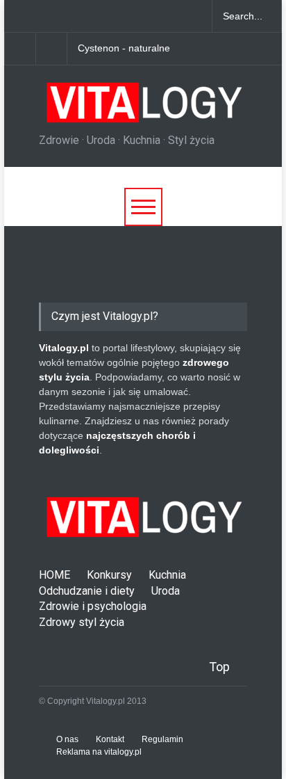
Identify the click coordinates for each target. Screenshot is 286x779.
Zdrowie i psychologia (92, 606)
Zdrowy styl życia (81, 622)
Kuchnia (167, 574)
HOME (54, 574)
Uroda (165, 590)
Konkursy (109, 574)
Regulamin (162, 739)
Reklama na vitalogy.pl (99, 752)
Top (219, 666)
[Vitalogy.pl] (142, 108)
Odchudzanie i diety (87, 590)
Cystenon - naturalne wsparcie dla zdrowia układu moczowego (139, 48)
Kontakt (110, 739)
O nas (67, 739)
